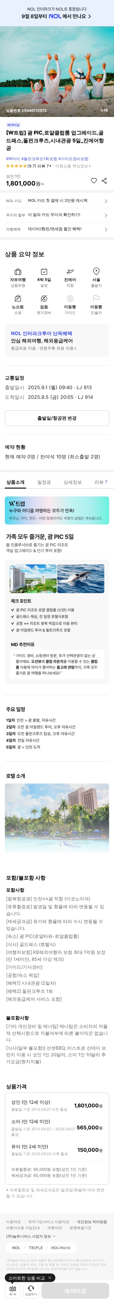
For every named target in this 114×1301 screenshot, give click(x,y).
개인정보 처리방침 (92, 1221)
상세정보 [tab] (73, 482)
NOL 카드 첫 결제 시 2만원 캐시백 (58, 200)
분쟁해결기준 (81, 1227)
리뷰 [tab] (101, 482)
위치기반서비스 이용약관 (48, 1221)
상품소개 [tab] (15, 482)
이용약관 (13, 1221)
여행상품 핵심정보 (71, 165)
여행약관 (54, 1227)
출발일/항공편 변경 (57, 418)
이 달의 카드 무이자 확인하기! (54, 214)
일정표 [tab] (44, 482)
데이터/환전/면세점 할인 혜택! (54, 228)
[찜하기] (94, 180)
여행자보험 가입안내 (23, 1227)
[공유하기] (104, 180)
